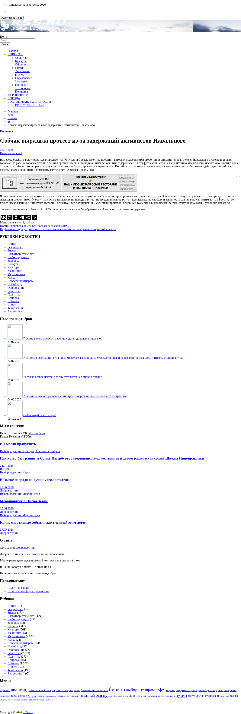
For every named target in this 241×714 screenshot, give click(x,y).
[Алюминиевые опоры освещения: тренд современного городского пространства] (15, 396)
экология (33, 699)
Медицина (14, 270)
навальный (17, 222)
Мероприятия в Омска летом (24, 501)
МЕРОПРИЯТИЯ (19, 94)
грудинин (183, 690)
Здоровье (21, 81)
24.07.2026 (7, 465)
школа (25, 700)
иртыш (233, 690)
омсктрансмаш (149, 695)
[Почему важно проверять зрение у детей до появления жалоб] (15, 338)
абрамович (5, 690)
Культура (21, 61)
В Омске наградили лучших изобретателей (35, 480)
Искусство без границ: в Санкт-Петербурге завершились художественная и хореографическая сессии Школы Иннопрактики (103, 357)
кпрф (31, 695)
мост (68, 695)
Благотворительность (21, 253)
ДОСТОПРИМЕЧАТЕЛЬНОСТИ (29, 101)
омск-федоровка (116, 696)
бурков (117, 689)
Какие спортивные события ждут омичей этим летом (43, 522)
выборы (133, 689)
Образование (23, 78)
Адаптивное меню (12, 17)
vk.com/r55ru (37, 433)
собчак (30, 222)
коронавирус (19, 695)
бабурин (69, 690)
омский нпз (132, 695)
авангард (20, 689)
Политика (21, 91)
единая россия (222, 690)
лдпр (39, 695)
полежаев (170, 695)
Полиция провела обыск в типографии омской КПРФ (34, 225)
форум (3, 699)
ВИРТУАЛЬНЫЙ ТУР (29, 105)
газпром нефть (153, 690)
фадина (234, 695)
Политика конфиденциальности (28, 591)
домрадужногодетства (202, 690)
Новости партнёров (20, 281)
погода (161, 696)
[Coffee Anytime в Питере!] (15, 415)
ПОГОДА (14, 98)
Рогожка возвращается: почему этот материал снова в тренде (62, 376)
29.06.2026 (7, 487)
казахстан (5, 695)
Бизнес (19, 74)
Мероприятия (16, 274)
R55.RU (5, 469)
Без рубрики (15, 247)
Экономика (22, 71)
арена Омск (43, 690)
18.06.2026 (7, 508)
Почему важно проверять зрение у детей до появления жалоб (62, 338)
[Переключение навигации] (1, 34)
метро (61, 695)
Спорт (19, 67)
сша (222, 695)
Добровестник (9, 490)
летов (45, 696)
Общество (21, 64)
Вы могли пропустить (18, 444)
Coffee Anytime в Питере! (39, 415)
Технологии (23, 88)
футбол (11, 700)
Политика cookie (18, 587)
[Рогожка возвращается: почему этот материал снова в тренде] (15, 376)
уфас (226, 696)
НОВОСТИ (15, 54)
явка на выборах (46, 700)
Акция (12, 243)
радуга (191, 695)
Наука (11, 277)
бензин (77, 690)
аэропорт (58, 690)
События (21, 57)
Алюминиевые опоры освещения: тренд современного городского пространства (75, 396)
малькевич (53, 696)
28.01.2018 (7, 149)
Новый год (15, 284)
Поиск (4, 36)
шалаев (18, 700)
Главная (13, 50)
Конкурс (13, 264)
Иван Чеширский (11, 153)
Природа (20, 84)
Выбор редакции (18, 257)
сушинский (212, 695)
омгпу (101, 695)
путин (181, 695)
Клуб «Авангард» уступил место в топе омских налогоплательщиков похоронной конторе (58, 229)
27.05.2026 (7, 529)
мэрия (74, 695)
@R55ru (26, 436)
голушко (170, 690)
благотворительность (94, 690)
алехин (32, 690)
